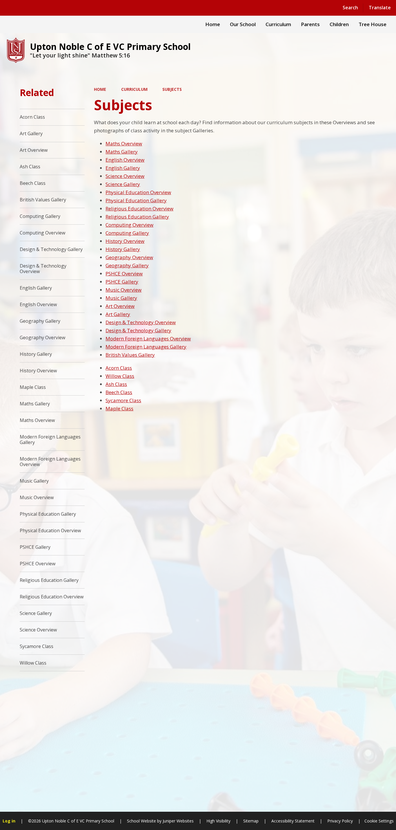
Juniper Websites (177, 821)
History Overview (125, 241)
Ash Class (116, 384)
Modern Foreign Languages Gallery (146, 346)
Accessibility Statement (293, 821)
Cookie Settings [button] (379, 821)
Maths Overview (124, 143)
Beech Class (119, 392)
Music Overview (123, 289)
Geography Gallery (127, 265)
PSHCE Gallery (122, 281)
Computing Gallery (127, 233)
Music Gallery (121, 298)
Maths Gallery (122, 151)
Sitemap (251, 821)
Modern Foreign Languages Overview (148, 338)
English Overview (125, 159)
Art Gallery (118, 314)
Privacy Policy (340, 821)
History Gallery (123, 249)
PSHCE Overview (124, 273)
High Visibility (218, 821)
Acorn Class (119, 368)
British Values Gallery (130, 354)
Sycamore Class (123, 400)
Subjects (172, 89)
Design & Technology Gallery (138, 330)
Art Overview (120, 306)
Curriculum (134, 89)
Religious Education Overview (139, 208)
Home (100, 89)
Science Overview (125, 176)
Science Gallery (123, 184)
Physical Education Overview (138, 192)
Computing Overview (129, 224)
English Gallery (123, 168)
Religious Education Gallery (137, 216)
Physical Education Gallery (136, 200)
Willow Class (120, 376)
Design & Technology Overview (141, 322)
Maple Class (119, 408)
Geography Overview (129, 257)
